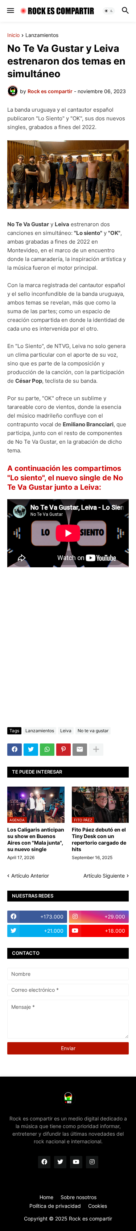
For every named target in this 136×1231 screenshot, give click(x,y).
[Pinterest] (63, 749)
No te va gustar (93, 730)
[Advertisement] (68, 647)
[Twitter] (31, 749)
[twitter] (60, 1162)
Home (46, 1197)
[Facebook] (14, 749)
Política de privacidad (55, 1206)
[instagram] (92, 1162)
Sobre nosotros (78, 1197)
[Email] (80, 749)
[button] (10, 11)
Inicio (13, 35)
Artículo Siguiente (104, 876)
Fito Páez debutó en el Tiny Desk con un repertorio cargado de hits (99, 839)
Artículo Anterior (30, 876)
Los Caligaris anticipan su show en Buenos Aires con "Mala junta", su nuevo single (35, 839)
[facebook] (44, 1162)
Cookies (97, 1206)
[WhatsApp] (47, 749)
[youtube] (76, 1162)
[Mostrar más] (96, 749)
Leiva (65, 730)
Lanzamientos (41, 35)
